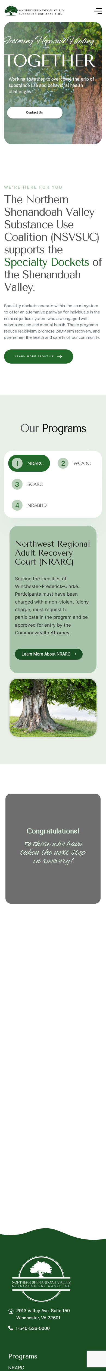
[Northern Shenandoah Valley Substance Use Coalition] (34, 11)
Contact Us (35, 112)
